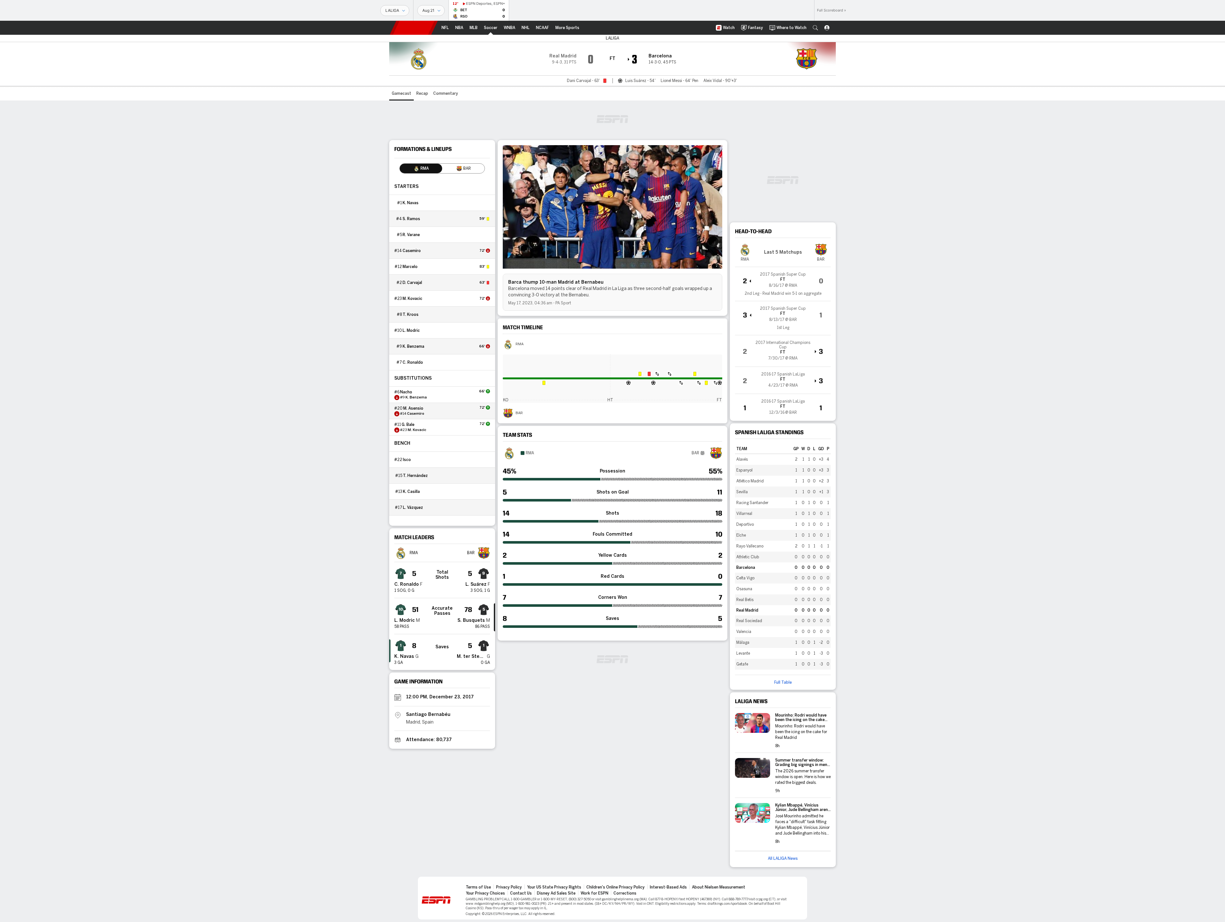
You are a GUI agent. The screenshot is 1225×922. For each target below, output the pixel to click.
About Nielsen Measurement (718, 887)
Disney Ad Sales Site (556, 893)
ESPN (414, 28)
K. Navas (411, 203)
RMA (519, 344)
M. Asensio (413, 408)
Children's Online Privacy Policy (615, 887)
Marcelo (410, 266)
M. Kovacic (412, 298)
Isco (407, 459)
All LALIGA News (783, 858)
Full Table (783, 682)
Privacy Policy (509, 887)
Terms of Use (478, 887)
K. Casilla (411, 491)
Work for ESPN (594, 893)
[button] (815, 27)
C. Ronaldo (413, 362)
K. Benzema (413, 346)
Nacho (406, 392)
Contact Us (521, 893)
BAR (519, 413)
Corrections (624, 893)
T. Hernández (415, 475)
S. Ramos (411, 219)
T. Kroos (411, 314)
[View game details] (783, 284)
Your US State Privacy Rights (554, 887)
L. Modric (411, 330)
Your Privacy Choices (485, 893)
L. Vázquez (413, 507)
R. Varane (411, 235)
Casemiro (412, 251)
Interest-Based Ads (668, 887)
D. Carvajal (412, 282)
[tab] (421, 168)
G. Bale (408, 424)
